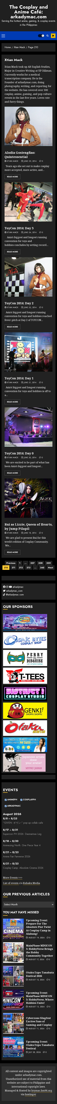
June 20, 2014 (30, 458)
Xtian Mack (12, 161)
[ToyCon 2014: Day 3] (28, 202)
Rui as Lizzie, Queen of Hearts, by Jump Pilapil (28, 526)
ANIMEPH (12, 799)
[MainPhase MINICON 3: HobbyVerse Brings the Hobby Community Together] (13, 952)
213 (28, 567)
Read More (12, 176)
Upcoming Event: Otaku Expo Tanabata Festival (40, 1045)
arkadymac (17, 587)
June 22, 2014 (30, 307)
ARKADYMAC (14, 805)
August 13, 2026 (37, 1007)
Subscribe (53, 35)
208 (40, 563)
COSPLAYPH (29, 799)
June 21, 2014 (30, 382)
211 (13, 567)
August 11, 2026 (36, 1029)
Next (50, 567)
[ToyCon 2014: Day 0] (28, 427)
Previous (10, 563)
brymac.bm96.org (41, 1090)
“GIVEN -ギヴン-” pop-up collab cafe (23, 823)
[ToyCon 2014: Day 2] (28, 277)
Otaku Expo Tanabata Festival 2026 (40, 974)
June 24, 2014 (30, 232)
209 (48, 563)
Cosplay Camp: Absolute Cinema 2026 (23, 868)
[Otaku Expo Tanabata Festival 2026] (13, 976)
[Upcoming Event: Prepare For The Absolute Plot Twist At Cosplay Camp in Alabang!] (13, 929)
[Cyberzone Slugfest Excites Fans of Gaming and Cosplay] (13, 1023)
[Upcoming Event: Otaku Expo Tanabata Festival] (13, 1047)
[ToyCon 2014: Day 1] (28, 352)
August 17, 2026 (36, 959)
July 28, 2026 (35, 1052)
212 (21, 567)
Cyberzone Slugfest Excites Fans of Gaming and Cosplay (39, 1021)
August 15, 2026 (36, 980)
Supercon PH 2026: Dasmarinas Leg (22, 834)
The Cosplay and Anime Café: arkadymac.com (28, 11)
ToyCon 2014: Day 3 (19, 228)
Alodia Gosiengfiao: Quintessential (20, 155)
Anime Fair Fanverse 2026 (16, 856)
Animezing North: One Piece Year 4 (21, 845)
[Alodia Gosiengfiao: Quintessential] (28, 126)
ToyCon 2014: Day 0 (19, 453)
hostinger (30, 1094)
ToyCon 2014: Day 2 (19, 303)
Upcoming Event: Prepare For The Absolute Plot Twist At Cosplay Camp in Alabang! (38, 927)
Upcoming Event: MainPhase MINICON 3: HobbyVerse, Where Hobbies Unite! (40, 998)
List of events (11, 883)
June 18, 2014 (30, 533)
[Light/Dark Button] (41, 35)
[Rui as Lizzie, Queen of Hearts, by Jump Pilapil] (28, 498)
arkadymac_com (13, 591)
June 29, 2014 (30, 161)
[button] (3, 35)
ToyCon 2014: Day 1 (19, 378)
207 (32, 563)
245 (42, 567)
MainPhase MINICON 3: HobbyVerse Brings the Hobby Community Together (39, 950)
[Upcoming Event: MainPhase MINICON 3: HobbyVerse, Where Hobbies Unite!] (13, 999)
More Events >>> (12, 877)
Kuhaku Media (31, 883)
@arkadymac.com (14, 594)
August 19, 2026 (37, 938)
